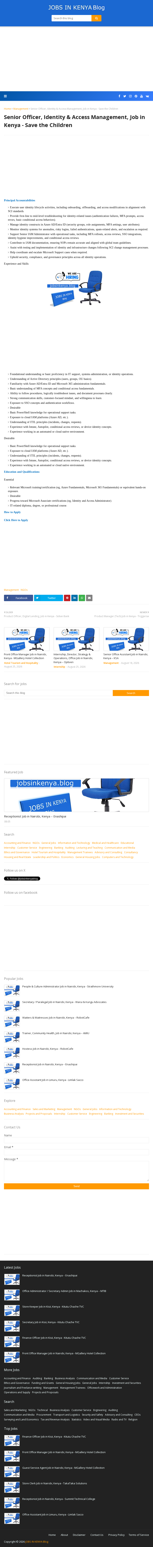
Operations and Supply (17, 1392)
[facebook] (119, 96)
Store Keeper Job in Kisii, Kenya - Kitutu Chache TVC (53, 1306)
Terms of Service (139, 1535)
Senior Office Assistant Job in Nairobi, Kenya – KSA (125, 656)
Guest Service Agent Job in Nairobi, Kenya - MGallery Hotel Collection (63, 1468)
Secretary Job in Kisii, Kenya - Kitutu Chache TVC (50, 1322)
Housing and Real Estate (17, 857)
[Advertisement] (76, 59)
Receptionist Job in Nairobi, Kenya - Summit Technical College (58, 1499)
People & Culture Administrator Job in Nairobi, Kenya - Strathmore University (68, 986)
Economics (67, 857)
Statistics (76, 1419)
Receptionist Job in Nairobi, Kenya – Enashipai (35, 816)
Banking (58, 847)
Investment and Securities (129, 1113)
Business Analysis (14, 1113)
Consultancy (131, 852)
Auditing (70, 847)
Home (7, 108)
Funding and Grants (43, 1383)
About (64, 1535)
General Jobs (48, 843)
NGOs (24, 590)
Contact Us (96, 1535)
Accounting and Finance (17, 843)
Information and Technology (74, 843)
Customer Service (27, 847)
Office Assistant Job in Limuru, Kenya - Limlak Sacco (52, 1080)
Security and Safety (92, 1414)
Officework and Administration (104, 1387)
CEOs (137, 1414)
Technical (42, 1410)
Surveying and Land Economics (21, 1419)
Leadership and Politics (46, 857)
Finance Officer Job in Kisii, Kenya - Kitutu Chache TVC (54, 1337)
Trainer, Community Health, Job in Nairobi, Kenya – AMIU (55, 1033)
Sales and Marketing (44, 1109)
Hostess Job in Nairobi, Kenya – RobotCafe (47, 1049)
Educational (127, 843)
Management (20, 108)
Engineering (45, 847)
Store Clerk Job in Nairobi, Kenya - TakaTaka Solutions (54, 1483)
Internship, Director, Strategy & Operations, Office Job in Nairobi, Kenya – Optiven (73, 658)
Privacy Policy (116, 1535)
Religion (132, 1419)
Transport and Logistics (66, 1414)
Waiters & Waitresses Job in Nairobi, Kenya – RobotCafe (55, 1017)
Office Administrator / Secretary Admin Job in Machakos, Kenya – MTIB (64, 1291)
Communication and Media (120, 847)
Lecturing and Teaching (89, 847)
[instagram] (130, 96)
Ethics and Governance (17, 852)
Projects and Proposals (39, 1113)
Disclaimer (79, 1535)
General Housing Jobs (88, 857)
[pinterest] (136, 96)
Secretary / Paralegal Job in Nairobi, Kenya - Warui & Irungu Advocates (64, 1002)
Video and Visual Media (96, 1419)
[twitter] (124, 96)
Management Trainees (80, 852)
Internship (9, 847)
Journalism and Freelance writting (22, 1387)
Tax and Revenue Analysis (55, 1419)
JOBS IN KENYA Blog (36, 1541)
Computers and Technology (117, 857)
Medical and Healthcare (105, 843)
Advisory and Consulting (108, 852)
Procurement (43, 1414)
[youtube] (141, 96)
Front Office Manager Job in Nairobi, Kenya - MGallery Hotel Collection (25, 656)
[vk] (147, 96)
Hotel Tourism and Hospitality (49, 852)
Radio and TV (119, 1419)
